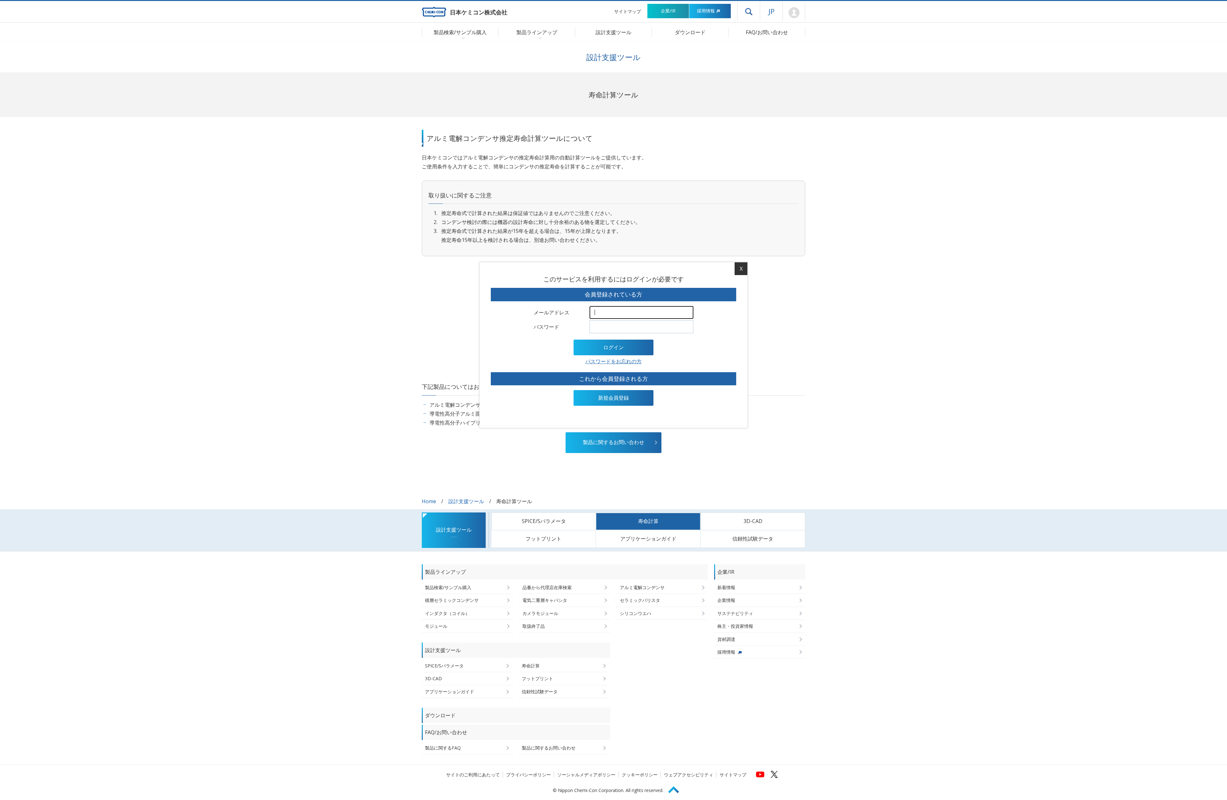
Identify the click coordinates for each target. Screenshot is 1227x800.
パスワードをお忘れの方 (613, 361)
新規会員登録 (613, 397)
